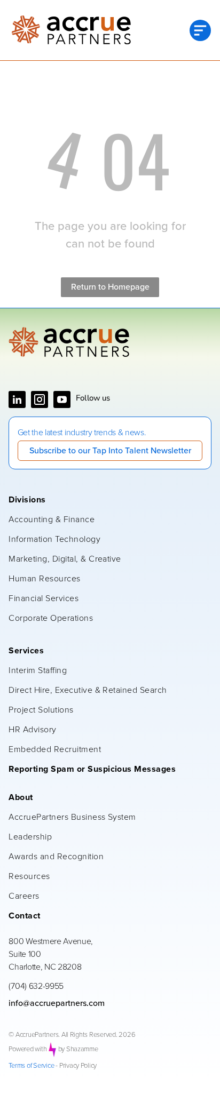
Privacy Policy (78, 1065)
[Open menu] (200, 30)
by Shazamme (78, 1049)
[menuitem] (104, 500)
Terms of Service (31, 1065)
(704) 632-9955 (36, 986)
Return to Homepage (110, 287)
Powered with (27, 1049)
